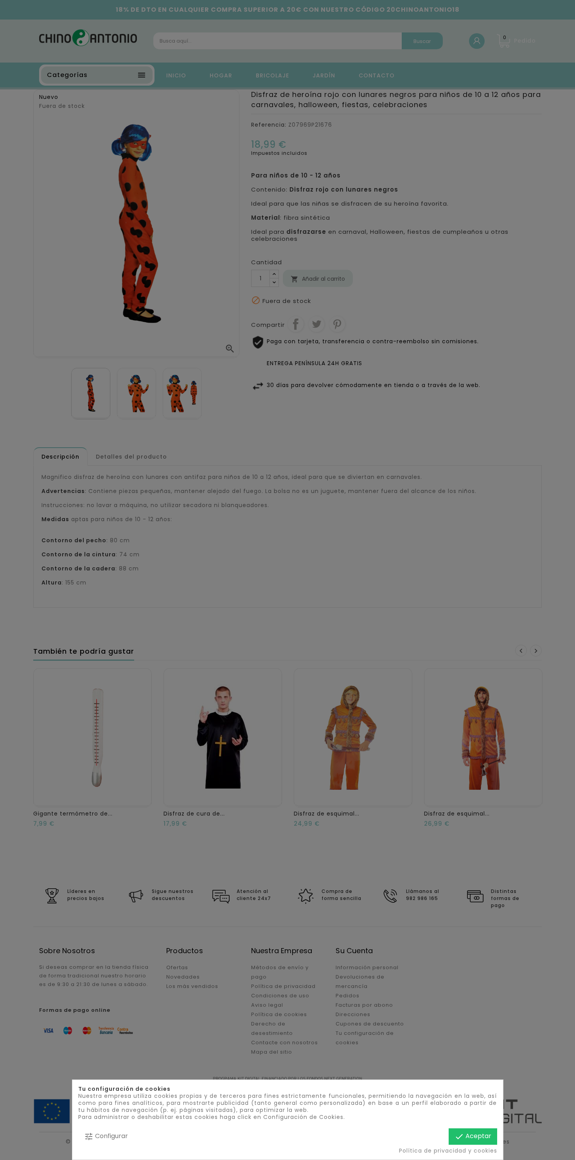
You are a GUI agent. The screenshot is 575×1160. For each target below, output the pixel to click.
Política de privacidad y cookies (448, 1150)
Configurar (106, 1136)
